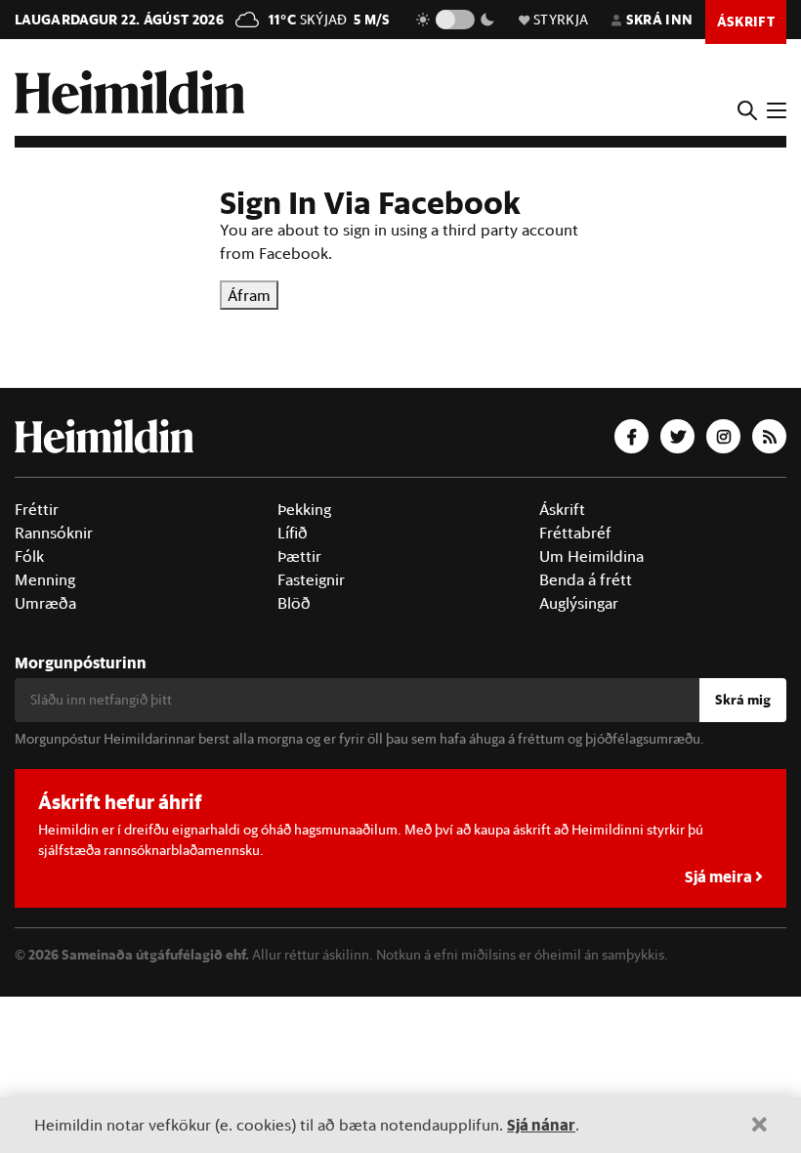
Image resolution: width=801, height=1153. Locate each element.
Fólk (29, 556)
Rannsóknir (54, 532)
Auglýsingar (578, 603)
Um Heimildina (591, 556)
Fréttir (37, 509)
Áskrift (562, 509)
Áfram (249, 295)
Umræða (45, 603)
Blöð (294, 603)
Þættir (299, 556)
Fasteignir (311, 579)
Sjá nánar (541, 1124)
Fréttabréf (575, 532)
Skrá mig (743, 699)
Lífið (292, 532)
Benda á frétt (585, 579)
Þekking (304, 509)
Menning (45, 579)
